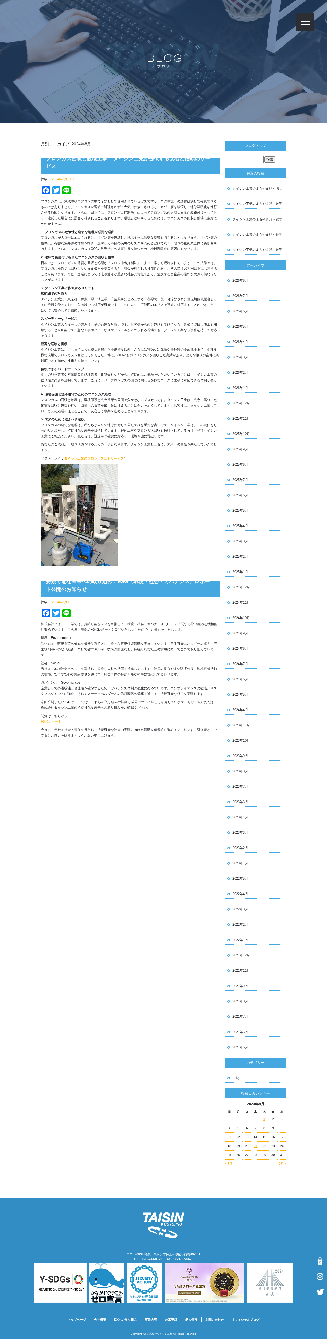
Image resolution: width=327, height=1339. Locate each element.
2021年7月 (240, 1016)
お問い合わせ (214, 1319)
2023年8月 (240, 771)
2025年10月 (241, 434)
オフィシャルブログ (245, 1319)
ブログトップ (255, 146)
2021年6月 (240, 1032)
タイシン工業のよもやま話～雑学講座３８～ (259, 234)
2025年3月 (240, 541)
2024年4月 (240, 710)
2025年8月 (240, 464)
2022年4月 (240, 894)
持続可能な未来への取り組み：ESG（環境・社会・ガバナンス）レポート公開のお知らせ (128, 585)
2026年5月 (240, 326)
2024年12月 (241, 587)
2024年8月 (240, 648)
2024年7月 (240, 664)
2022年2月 (240, 924)
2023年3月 (240, 832)
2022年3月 (240, 909)
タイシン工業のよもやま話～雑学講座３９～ (259, 219)
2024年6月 (240, 679)
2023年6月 (240, 802)
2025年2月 (240, 556)
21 (255, 1146)
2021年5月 (240, 1047)
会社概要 (100, 1319)
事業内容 (151, 1319)
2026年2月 (240, 372)
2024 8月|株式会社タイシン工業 (59, 2)
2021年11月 (241, 970)
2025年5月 (240, 510)
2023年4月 (240, 817)
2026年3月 (240, 357)
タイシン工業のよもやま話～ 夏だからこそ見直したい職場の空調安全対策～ (259, 188)
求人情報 (191, 1319)
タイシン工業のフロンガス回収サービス (94, 458)
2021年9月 (240, 986)
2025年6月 (240, 495)
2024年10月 (241, 618)
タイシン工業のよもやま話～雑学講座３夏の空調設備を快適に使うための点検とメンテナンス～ (259, 204)
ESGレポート (51, 722)
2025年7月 (240, 480)
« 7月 (228, 1163)
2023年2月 (240, 848)
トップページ (77, 1319)
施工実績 (171, 1319)
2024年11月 (241, 602)
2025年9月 (240, 449)
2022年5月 (240, 878)
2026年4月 (240, 342)
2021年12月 (241, 955)
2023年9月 (240, 756)
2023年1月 (240, 863)
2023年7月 (240, 786)
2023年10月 (241, 740)
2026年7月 (240, 296)
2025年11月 (241, 418)
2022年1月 (240, 940)
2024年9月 (240, 633)
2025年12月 (241, 403)
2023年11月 (241, 725)
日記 (235, 1078)
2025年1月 (240, 572)
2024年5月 (240, 694)
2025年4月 (240, 526)
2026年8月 (240, 280)
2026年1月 (240, 388)
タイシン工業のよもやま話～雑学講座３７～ (259, 250)
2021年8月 (240, 1001)
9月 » (282, 1163)
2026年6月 (240, 311)
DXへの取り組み (125, 1319)
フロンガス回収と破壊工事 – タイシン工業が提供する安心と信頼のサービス (128, 162)
